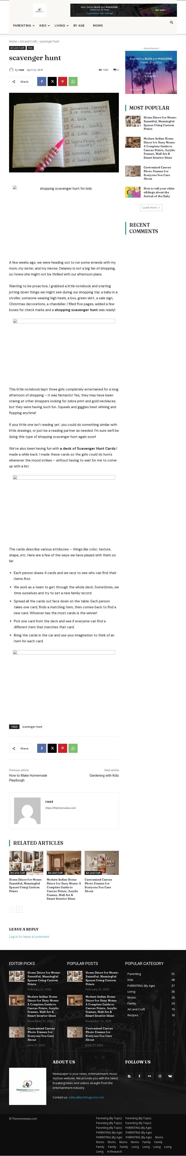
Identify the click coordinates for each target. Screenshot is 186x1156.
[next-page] (19, 910)
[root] (12, 70)
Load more (149, 207)
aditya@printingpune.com (86, 1097)
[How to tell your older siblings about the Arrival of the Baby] (133, 192)
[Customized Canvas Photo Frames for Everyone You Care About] (102, 863)
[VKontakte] (170, 1076)
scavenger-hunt (32, 726)
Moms (98, 25)
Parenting (22, 25)
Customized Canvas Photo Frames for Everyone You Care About (41, 1034)
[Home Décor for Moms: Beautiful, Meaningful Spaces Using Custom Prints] (26, 863)
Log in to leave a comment (29, 937)
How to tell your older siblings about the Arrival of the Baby (159, 192)
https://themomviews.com (60, 808)
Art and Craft (28, 41)
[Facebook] (41, 81)
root (21, 69)
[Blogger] (129, 1076)
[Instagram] (160, 1076)
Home (13, 41)
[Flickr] (150, 1076)
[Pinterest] (62, 81)
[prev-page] (12, 910)
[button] (171, 22)
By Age (79, 25)
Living (60, 25)
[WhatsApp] (73, 81)
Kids (42, 25)
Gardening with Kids (104, 775)
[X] (52, 81)
